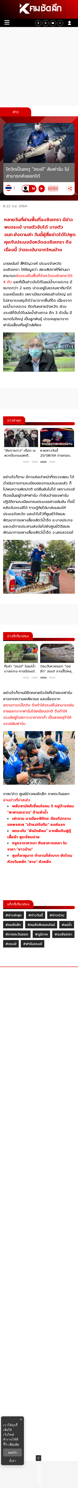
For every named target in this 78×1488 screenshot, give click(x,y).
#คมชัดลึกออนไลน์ (41, 924)
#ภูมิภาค (41, 934)
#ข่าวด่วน (57, 915)
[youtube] (53, 23)
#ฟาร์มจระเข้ (32, 943)
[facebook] (38, 23)
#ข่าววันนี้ (35, 915)
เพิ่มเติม (14, 1444)
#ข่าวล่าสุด (13, 915)
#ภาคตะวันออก (16, 934)
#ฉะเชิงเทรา (63, 934)
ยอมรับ (12, 1452)
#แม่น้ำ (67, 924)
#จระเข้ (10, 943)
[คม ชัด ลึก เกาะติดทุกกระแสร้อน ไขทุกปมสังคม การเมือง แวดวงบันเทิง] (39, 9)
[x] (45, 23)
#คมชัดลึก (13, 924)
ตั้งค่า (12, 1460)
